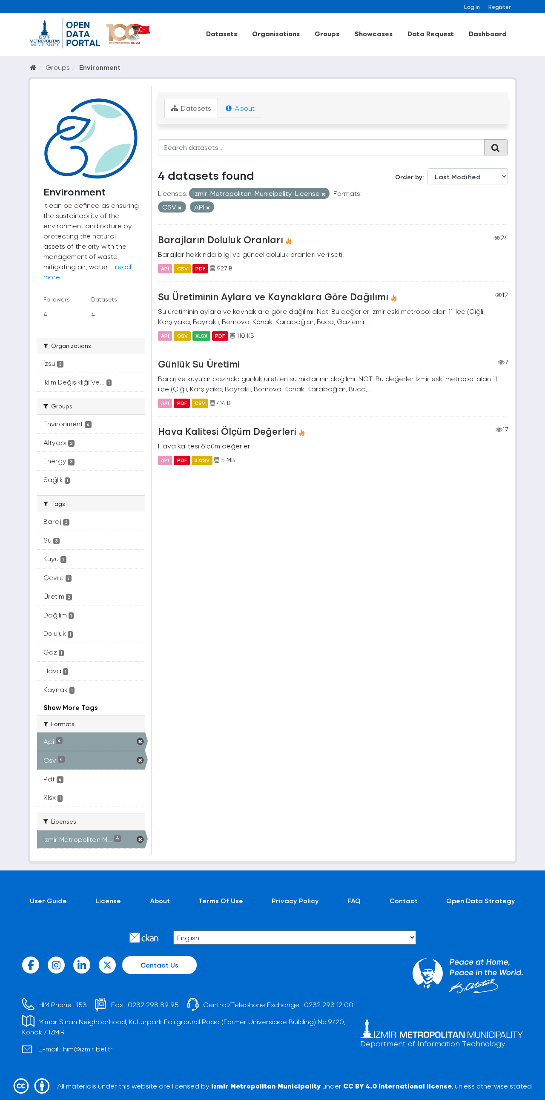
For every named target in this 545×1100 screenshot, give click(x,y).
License (108, 900)
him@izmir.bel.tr (88, 1048)
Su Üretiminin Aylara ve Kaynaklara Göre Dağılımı (273, 296)
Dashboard (488, 33)
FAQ (354, 900)
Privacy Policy (295, 900)
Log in (472, 6)
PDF (200, 268)
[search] (496, 147)
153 (81, 1004)
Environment (99, 67)
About (244, 107)
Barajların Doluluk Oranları (220, 239)
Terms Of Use (220, 900)
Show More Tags (70, 707)
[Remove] (323, 194)
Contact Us (159, 964)
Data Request (430, 33)
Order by (408, 177)
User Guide (48, 900)
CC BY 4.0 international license (397, 1085)
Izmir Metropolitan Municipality (266, 1085)
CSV (182, 268)
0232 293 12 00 (328, 1004)
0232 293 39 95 (153, 1004)
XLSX (201, 335)
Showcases (373, 33)
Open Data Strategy (480, 900)
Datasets (221, 33)
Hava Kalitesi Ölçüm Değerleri (227, 431)
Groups (327, 33)
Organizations (276, 33)
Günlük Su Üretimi (199, 363)
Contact (404, 900)
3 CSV (202, 460)
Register (499, 6)
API (165, 268)
